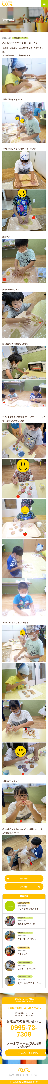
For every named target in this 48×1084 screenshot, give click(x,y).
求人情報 (11, 1075)
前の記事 (24, 878)
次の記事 (24, 887)
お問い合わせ (20, 1075)
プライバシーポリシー (32, 1075)
